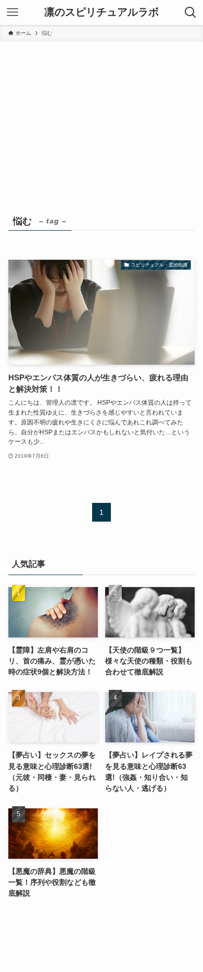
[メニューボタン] (12, 12)
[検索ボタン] (190, 12)
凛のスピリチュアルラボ (101, 12)
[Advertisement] (101, 134)
